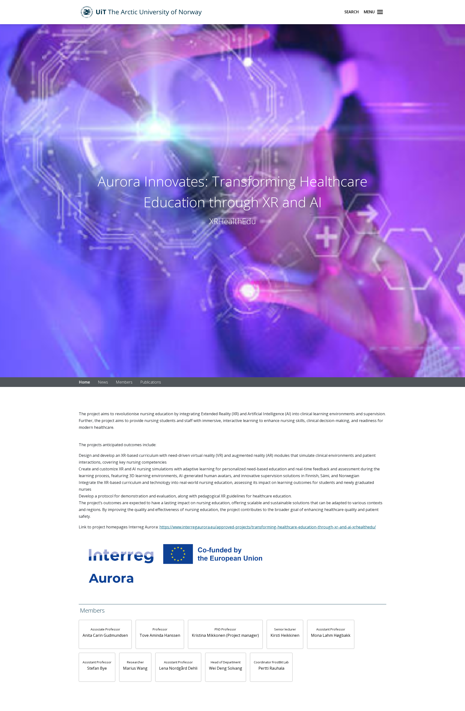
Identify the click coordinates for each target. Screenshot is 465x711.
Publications (150, 382)
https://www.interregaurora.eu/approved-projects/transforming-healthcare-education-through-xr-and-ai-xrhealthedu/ (267, 527)
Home (84, 382)
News (103, 382)
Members (124, 382)
